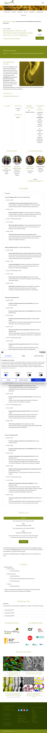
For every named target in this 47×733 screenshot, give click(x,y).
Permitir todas (38, 379)
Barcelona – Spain (22, 718)
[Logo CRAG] (30, 629)
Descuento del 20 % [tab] (9, 613)
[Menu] (42, 3)
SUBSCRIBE (9, 53)
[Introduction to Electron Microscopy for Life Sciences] (34, 663)
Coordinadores (35, 151)
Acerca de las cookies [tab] (39, 355)
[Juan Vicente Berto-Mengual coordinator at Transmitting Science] (40, 160)
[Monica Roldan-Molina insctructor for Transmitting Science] (6, 160)
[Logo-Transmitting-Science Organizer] (11, 631)
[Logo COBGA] (42, 645)
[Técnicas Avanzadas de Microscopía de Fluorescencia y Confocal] (13, 663)
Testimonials (35, 722)
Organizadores (12, 623)
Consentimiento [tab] (8, 355)
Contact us (7, 724)
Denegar (8, 379)
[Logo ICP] (11, 640)
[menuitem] (42, 3)
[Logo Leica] (30, 638)
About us (34, 712)
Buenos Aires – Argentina (23, 721)
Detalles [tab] (23, 355)
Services (34, 720)
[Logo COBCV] (28, 645)
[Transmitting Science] (9, 3)
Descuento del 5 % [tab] (9, 610)
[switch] (17, 375)
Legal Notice (20, 731)
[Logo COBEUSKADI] (35, 645)
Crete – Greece (21, 720)
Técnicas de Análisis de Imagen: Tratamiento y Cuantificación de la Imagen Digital (33, 695)
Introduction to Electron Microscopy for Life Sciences (33, 673)
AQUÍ (4, 549)
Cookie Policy (25, 731)
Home (4, 21)
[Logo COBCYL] (40, 638)
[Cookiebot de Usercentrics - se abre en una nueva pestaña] (40, 352)
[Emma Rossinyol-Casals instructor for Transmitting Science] (17, 160)
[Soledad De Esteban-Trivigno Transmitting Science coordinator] (30, 160)
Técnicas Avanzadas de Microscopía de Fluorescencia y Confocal (13, 674)
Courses (9, 21)
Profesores (11, 151)
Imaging (13, 21)
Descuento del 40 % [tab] (9, 615)
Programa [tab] (7, 193)
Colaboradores (35, 623)
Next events (35, 717)
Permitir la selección (23, 379)
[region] (23, 350)
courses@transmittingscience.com (11, 96)
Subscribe (7, 714)
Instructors (34, 715)
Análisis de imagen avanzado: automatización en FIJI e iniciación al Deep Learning (13, 694)
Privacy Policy (15, 731)
